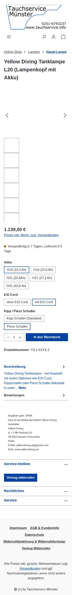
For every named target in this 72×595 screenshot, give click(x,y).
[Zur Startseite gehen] (36, 17)
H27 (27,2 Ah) (42, 278)
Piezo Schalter (17, 326)
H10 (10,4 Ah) (16, 269)
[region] (36, 158)
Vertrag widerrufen (21, 477)
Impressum (18, 528)
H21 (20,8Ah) (16, 278)
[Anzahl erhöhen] (20, 337)
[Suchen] (44, 37)
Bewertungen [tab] (14, 395)
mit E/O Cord (44, 302)
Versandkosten (30, 568)
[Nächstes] (65, 115)
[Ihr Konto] (53, 37)
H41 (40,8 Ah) (16, 286)
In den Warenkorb (47, 337)
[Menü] (9, 37)
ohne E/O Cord (17, 302)
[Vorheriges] (7, 115)
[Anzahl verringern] (8, 337)
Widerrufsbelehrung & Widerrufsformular (34, 541)
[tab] (35, 377)
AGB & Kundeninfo (44, 528)
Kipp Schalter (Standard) (24, 318)
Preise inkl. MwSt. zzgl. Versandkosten (31, 235)
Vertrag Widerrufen (36, 548)
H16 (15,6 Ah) (43, 269)
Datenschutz (34, 534)
